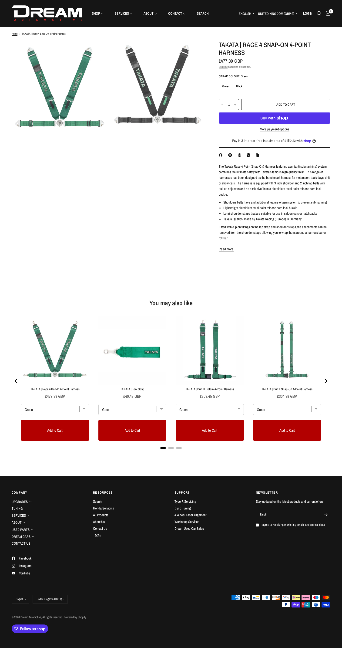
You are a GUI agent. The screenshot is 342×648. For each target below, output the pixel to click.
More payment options (274, 129)
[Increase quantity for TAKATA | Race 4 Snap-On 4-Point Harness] (235, 104)
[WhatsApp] (249, 155)
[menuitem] (99, 13)
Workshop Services (186, 521)
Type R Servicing (185, 501)
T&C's (97, 535)
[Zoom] (98, 50)
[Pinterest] (240, 155)
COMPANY (19, 492)
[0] (327, 13)
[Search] (319, 13)
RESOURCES (103, 492)
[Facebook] (221, 155)
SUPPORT (182, 492)
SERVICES (19, 515)
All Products (100, 514)
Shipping (223, 67)
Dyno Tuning (182, 508)
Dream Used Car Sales (189, 528)
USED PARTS (21, 529)
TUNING (17, 508)
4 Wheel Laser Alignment (190, 514)
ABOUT (17, 522)
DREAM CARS (21, 536)
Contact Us (100, 528)
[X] (231, 155)
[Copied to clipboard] (258, 155)
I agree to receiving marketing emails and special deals (293, 525)
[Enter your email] (325, 514)
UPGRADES (20, 501)
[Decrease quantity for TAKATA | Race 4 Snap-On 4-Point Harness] (222, 104)
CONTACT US (21, 543)
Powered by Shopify (75, 617)
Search (97, 501)
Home (14, 34)
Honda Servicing (103, 508)
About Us (99, 521)
